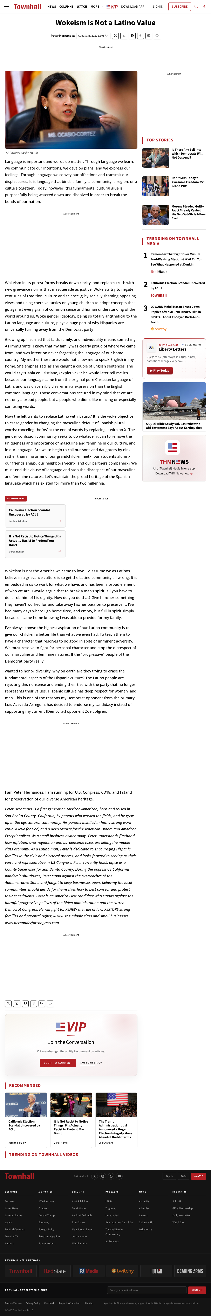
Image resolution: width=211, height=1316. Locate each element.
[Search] (196, 6)
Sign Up (197, 1290)
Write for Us (145, 1229)
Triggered (111, 1208)
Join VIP (198, 1176)
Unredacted (112, 1215)
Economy (44, 1222)
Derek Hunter (61, 1143)
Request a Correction (69, 1303)
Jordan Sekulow (17, 1143)
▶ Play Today (159, 370)
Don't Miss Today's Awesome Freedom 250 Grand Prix (188, 182)
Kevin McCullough (82, 1215)
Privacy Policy (33, 1303)
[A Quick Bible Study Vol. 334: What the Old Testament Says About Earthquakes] (174, 401)
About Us (144, 1201)
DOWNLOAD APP (132, 6)
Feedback (49, 1303)
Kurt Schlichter (80, 1201)
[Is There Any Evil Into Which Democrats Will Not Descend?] (155, 158)
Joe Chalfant (106, 1143)
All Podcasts (112, 1241)
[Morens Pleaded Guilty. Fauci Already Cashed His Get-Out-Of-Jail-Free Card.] (155, 215)
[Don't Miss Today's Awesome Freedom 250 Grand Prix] (155, 186)
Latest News (11, 1208)
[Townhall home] (19, 1176)
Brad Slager (78, 1222)
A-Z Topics (46, 1191)
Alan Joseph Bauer (82, 1229)
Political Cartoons (15, 1229)
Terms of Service (13, 1303)
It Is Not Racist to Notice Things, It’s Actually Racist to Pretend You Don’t (71, 1127)
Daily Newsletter (181, 1215)
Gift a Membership (182, 1208)
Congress (44, 1208)
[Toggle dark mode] (205, 6)
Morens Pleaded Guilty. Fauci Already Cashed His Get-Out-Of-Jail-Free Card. (188, 213)
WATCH (82, 6)
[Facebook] (111, 1176)
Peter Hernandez (63, 35)
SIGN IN (158, 6)
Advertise (144, 1208)
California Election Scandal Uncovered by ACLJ (24, 1125)
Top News (10, 1201)
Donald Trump (47, 1215)
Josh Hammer (80, 1236)
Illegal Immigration (49, 1236)
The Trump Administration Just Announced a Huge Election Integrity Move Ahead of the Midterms (115, 1129)
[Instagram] (103, 1176)
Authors (9, 1243)
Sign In (169, 1176)
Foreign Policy (46, 1229)
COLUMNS (66, 6)
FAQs (183, 1176)
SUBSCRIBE (180, 6)
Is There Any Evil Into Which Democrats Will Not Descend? (187, 154)
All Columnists (79, 1243)
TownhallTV (11, 1236)
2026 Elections (46, 1201)
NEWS (51, 6)
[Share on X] (115, 36)
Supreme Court (47, 1243)
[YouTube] (119, 1176)
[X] (94, 1176)
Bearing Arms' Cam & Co (119, 1222)
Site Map (88, 1303)
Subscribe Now (91, 1063)
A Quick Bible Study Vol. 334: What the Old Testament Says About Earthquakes (174, 426)
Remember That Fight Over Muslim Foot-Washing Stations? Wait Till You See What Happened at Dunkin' (176, 259)
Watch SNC (178, 1222)
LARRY (109, 1201)
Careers (143, 1215)
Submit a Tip (146, 1222)
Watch (8, 1222)
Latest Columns (13, 1215)
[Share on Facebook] (132, 36)
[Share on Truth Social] (124, 36)
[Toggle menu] (6, 6)
